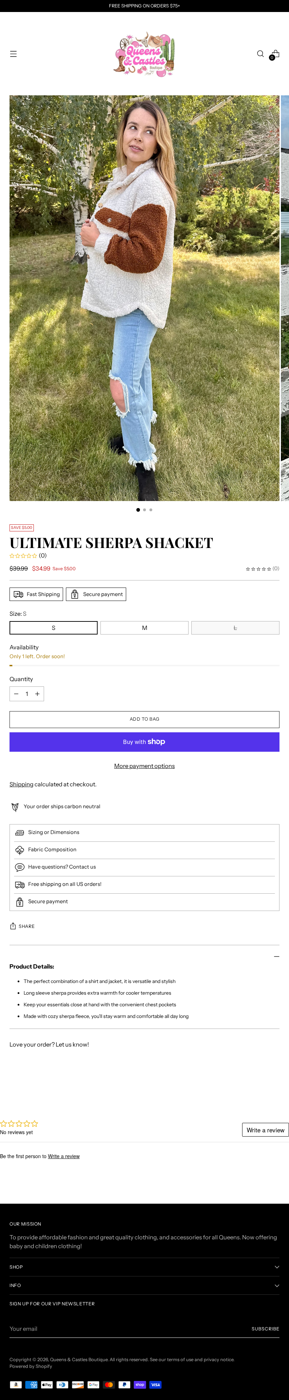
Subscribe (265, 1329)
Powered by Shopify (31, 1366)
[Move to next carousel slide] (273, 1089)
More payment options (144, 765)
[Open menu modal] (13, 54)
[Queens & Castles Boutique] (144, 54)
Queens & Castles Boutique (78, 1359)
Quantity (21, 679)
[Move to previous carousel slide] (257, 1089)
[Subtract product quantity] (37, 694)
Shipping (21, 784)
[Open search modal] (260, 54)
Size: (18, 613)
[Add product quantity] (16, 694)
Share (27, 926)
